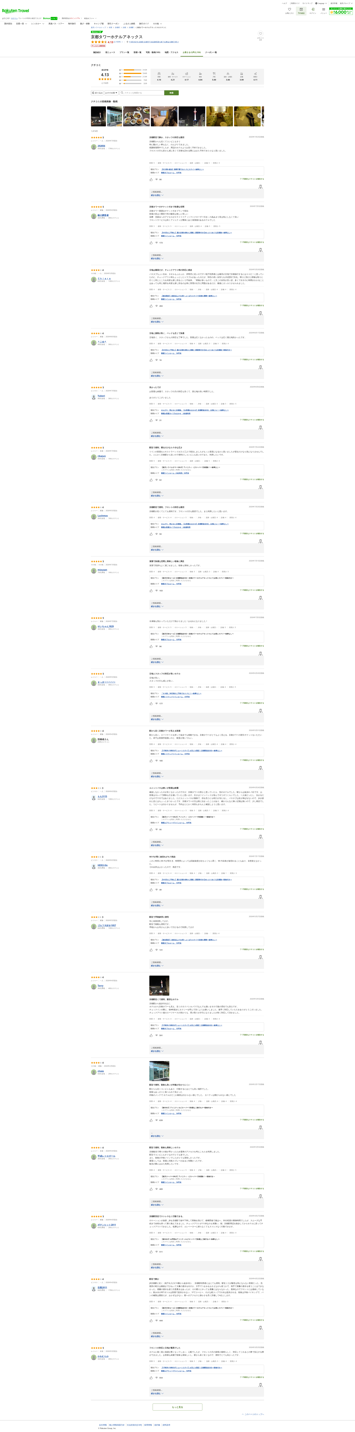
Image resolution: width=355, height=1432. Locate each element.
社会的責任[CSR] (134, 1425)
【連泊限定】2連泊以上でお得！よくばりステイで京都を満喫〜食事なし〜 (189, 296)
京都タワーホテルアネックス (117, 36)
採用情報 (148, 1425)
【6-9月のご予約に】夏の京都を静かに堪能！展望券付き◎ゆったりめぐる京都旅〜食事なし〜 (196, 233)
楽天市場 (334, 3)
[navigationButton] (259, 115)
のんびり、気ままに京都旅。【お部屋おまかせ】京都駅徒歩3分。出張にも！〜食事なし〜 (195, 410)
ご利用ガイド (295, 3)
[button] (98, 116)
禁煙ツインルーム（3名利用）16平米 (175, 473)
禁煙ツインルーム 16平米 (171, 236)
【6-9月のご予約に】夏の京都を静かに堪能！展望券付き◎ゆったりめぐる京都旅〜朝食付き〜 (196, 350)
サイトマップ (307, 3)
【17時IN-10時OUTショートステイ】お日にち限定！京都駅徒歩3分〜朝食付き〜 (191, 1368)
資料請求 (166, 1425)
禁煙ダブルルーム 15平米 (171, 173)
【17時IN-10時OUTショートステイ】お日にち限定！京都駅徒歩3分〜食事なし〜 (191, 751)
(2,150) (192, 52)
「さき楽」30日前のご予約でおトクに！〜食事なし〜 (181, 693)
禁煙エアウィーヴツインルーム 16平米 (176, 823)
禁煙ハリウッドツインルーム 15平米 (175, 697)
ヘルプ (284, 3)
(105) (153, 52)
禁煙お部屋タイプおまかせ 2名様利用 (175, 413)
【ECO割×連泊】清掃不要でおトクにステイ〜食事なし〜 (182, 169)
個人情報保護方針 (117, 1425)
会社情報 (103, 1425)
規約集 (157, 1425)
